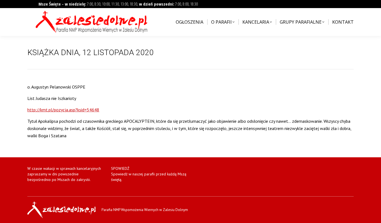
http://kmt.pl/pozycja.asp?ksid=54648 (63, 109)
